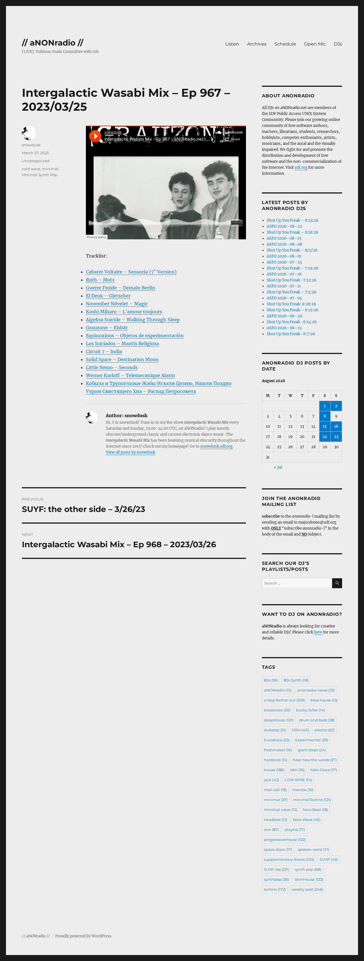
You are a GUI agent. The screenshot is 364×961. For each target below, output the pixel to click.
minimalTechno (312, 799)
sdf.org (301, 167)
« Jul (278, 467)
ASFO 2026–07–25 (284, 262)
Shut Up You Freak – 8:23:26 (292, 220)
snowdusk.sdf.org (216, 446)
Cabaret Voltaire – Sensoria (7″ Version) (131, 272)
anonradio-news (316, 690)
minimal (50, 168)
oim (271, 829)
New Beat (315, 809)
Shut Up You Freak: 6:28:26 (291, 304)
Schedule (285, 44)
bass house (324, 700)
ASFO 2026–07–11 (284, 286)
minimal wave (280, 809)
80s (271, 680)
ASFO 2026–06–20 (284, 316)
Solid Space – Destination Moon (122, 359)
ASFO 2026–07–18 (284, 274)
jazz (271, 779)
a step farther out (284, 700)
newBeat (275, 819)
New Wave (306, 819)
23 (336, 436)
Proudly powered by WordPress (83, 936)
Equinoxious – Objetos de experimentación (135, 335)
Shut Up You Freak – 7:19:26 (292, 268)
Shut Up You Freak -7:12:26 (292, 280)
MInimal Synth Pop (39, 174)
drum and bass (316, 720)
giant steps (312, 750)
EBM (300, 730)
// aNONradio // (52, 43)
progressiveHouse (285, 839)
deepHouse (278, 720)
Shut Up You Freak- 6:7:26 (291, 334)
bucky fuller (310, 710)
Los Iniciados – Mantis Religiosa (122, 343)
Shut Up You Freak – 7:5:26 (292, 292)
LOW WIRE (298, 779)
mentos (302, 789)
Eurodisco (276, 740)
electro (325, 730)
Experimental (311, 740)
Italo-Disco (323, 769)
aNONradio (277, 690)
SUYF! (329, 859)
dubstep (275, 730)
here (318, 632)
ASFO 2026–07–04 (284, 298)
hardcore (275, 760)
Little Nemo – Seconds (112, 367)
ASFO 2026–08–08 (284, 244)
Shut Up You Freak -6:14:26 (292, 322)
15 (325, 426)
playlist (295, 829)
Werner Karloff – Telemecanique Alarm (130, 375)
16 (336, 426)
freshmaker (278, 750)
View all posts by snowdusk (130, 452)
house (274, 769)
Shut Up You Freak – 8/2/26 (292, 250)
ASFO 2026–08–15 (284, 238)
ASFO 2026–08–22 (284, 226)
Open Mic (315, 44)
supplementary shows (289, 859)
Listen (232, 44)
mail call (275, 789)
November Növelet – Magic (117, 303)
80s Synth (296, 680)
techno (275, 889)
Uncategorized (35, 161)
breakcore (277, 710)
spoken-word (313, 849)
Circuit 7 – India (104, 351)
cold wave (31, 168)
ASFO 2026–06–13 (284, 328)
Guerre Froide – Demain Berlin (120, 288)
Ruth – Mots (100, 280)
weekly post (307, 889)
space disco (278, 849)
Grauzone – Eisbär (107, 327)
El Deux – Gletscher (108, 296)
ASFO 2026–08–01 (284, 256)
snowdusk (31, 145)
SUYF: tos (276, 869)
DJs (338, 44)
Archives (256, 44)
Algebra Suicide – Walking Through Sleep (133, 319)
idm (297, 769)
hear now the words (315, 760)
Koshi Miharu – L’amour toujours (124, 311)
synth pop (308, 869)
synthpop (276, 879)
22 (324, 436)
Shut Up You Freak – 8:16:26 (292, 232)
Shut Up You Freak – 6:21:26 (292, 310)
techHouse (309, 879)
